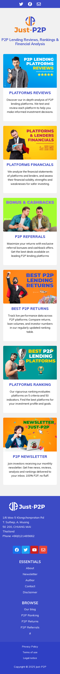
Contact (30, 586)
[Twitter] (21, 4)
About (30, 568)
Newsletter (30, 574)
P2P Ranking (30, 615)
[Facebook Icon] (30, 4)
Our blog (30, 609)
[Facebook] (17, 550)
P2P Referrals (30, 627)
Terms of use (30, 652)
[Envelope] (39, 4)
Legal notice (30, 658)
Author (30, 580)
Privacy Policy (30, 646)
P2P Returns (30, 621)
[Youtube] (34, 550)
